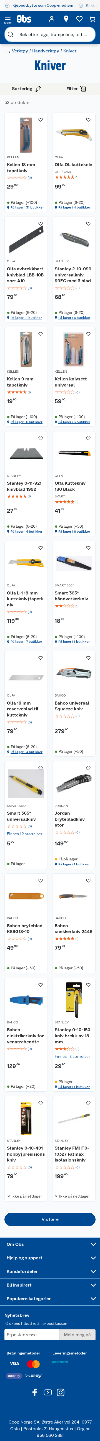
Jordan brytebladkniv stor (70, 819)
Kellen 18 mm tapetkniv (21, 167)
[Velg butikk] (66, 19)
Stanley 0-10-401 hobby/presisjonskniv (26, 1154)
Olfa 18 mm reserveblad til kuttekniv (22, 709)
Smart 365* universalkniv (21, 816)
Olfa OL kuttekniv (73, 164)
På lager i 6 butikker (74, 318)
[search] (10, 34)
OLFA (59, 157)
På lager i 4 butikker (74, 207)
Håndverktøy (45, 51)
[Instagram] (60, 1392)
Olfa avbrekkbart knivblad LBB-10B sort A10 (25, 274)
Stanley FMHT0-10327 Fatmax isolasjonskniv (72, 1154)
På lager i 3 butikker (74, 422)
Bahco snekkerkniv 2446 (73, 928)
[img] (26, 178)
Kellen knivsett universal (71, 382)
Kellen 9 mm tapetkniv (20, 382)
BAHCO (60, 695)
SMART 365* (64, 585)
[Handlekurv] (92, 19)
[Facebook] (35, 1392)
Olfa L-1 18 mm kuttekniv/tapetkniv (25, 599)
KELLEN (13, 157)
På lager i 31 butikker (27, 207)
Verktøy (20, 51)
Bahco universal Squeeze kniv (72, 706)
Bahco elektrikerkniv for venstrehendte (25, 1035)
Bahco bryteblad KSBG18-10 (24, 928)
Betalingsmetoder (23, 1353)
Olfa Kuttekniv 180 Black (70, 486)
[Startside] (30, 19)
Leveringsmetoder (69, 1353)
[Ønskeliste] (79, 19)
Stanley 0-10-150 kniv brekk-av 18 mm (72, 1035)
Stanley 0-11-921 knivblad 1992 (24, 486)
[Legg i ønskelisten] (40, 119)
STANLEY (62, 261)
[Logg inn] (51, 19)
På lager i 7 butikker (26, 642)
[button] (50, 1219)
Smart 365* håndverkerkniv (71, 596)
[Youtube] (48, 1392)
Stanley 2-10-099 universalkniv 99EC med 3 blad (73, 274)
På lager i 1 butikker (26, 318)
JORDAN (61, 806)
